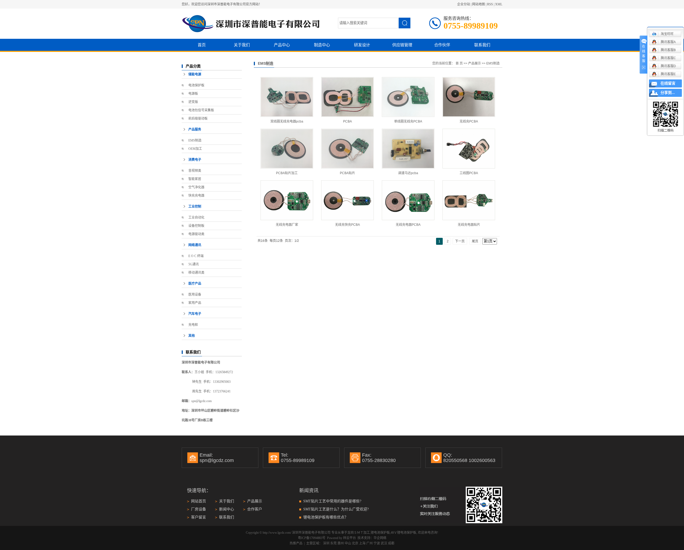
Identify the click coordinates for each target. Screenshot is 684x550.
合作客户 (254, 509)
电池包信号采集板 (201, 110)
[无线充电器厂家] (287, 200)
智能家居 (194, 179)
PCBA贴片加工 (287, 173)
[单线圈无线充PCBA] (408, 97)
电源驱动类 (196, 234)
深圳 (326, 543)
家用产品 (194, 303)
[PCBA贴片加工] (287, 149)
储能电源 (194, 74)
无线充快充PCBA (347, 225)
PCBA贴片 (347, 173)
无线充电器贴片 (469, 225)
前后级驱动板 (198, 118)
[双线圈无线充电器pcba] (287, 97)
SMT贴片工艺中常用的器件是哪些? (332, 501)
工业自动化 (196, 217)
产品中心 (282, 45)
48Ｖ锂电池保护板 (403, 532)
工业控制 (194, 206)
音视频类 (194, 171)
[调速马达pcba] (408, 149)
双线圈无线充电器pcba (286, 121)
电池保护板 (196, 85)
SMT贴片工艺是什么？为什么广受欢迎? (336, 509)
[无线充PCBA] (468, 97)
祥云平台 (349, 538)
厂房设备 (198, 509)
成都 (391, 543)
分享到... (667, 93)
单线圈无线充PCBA (408, 121)
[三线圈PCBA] (468, 149)
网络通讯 (194, 245)
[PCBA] (347, 97)
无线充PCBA (469, 121)
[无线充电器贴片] (468, 200)
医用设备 (194, 294)
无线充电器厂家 (287, 225)
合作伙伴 (442, 45)
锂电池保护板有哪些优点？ (325, 517)
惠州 (340, 543)
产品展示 (474, 63)
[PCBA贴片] (347, 149)
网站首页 (198, 501)
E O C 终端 (196, 256)
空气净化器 (196, 187)
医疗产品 (194, 283)
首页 (202, 45)
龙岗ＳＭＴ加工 (358, 532)
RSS (490, 4)
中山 (348, 543)
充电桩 (193, 325)
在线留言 (667, 83)
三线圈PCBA (469, 173)
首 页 (459, 63)
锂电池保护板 (380, 532)
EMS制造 (194, 140)
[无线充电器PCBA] (408, 200)
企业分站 (463, 4)
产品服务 (194, 129)
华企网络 (380, 538)
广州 (369, 543)
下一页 (460, 241)
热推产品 (296, 543)
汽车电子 (194, 314)
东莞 (333, 543)
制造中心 (322, 45)
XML (498, 4)
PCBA (347, 121)
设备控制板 (196, 226)
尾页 (475, 241)
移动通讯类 (196, 272)
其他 (191, 336)
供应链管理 (402, 45)
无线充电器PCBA (408, 225)
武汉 (384, 543)
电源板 (193, 94)
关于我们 (242, 45)
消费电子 (194, 160)
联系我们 (482, 45)
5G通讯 (193, 264)
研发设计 (362, 45)
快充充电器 (196, 195)
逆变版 (193, 102)
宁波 (377, 543)
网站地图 (478, 4)
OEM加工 (195, 149)
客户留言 (198, 517)
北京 (355, 543)
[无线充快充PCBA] (347, 200)
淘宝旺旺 (667, 34)
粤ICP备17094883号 (311, 538)
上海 (362, 543)
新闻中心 (226, 509)
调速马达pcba (408, 173)
